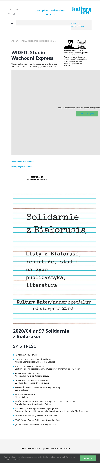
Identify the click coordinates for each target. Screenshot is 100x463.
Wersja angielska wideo (22, 166)
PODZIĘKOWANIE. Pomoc (26, 355)
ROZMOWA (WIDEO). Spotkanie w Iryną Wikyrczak (36, 408)
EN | (11, 9)
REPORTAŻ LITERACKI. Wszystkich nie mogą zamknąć (38, 387)
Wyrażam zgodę (87, 113)
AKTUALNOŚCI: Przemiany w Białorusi (31, 380)
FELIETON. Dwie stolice (25, 394)
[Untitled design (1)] (76, 41)
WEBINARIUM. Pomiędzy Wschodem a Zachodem (36, 415)
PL (25, 9)
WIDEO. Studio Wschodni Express (29, 366)
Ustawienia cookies (11, 459)
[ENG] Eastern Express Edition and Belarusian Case (37, 420)
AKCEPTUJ (88, 458)
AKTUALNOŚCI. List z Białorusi (28, 373)
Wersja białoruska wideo (22, 161)
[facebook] (9, 14)
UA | (19, 9)
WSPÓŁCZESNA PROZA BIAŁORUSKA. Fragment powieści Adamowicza (45, 401)
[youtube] (14, 14)
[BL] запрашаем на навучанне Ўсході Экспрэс (35, 424)
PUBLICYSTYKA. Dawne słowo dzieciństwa (33, 359)
